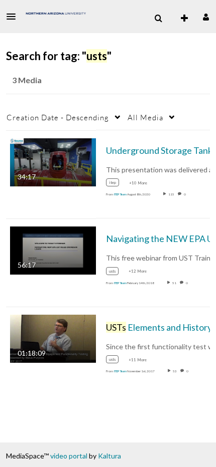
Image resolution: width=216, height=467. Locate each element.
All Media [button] (145, 117)
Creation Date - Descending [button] (58, 117)
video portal (68, 455)
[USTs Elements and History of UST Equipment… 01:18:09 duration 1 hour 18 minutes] (53, 338)
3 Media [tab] (27, 80)
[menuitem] (158, 19)
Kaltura (109, 455)
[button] (14, 17)
